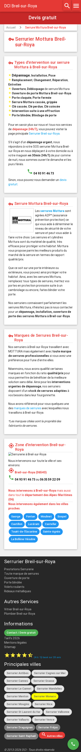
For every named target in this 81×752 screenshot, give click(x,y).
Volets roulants (14, 587)
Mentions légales (15, 642)
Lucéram (33, 524)
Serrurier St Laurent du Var (23, 712)
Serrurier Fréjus (48, 727)
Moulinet (46, 516)
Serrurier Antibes (17, 673)
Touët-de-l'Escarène (24, 531)
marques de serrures (27, 408)
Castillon (16, 524)
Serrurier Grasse (43, 681)
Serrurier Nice (44, 704)
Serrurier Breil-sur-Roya (44, 133)
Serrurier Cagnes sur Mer (50, 673)
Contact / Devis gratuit (21, 632)
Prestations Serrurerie (19, 569)
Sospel (62, 516)
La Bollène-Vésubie (23, 539)
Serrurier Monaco (45, 696)
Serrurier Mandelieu (49, 688)
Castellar (50, 524)
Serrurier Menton (17, 696)
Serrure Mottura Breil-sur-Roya (45, 27)
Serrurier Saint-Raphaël (21, 736)
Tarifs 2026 (12, 638)
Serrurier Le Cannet (19, 688)
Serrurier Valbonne (57, 712)
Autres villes (52, 735)
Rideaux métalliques (17, 591)
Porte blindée (13, 582)
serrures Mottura (52, 211)
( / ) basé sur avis (47, 657)
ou (48, 479)
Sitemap (10, 647)
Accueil (11, 27)
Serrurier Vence (44, 719)
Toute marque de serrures (21, 573)
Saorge (15, 516)
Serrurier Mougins (18, 704)
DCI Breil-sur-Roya (20, 5)
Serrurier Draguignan (20, 727)
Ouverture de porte (16, 578)
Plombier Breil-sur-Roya (19, 614)
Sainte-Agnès (51, 531)
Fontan (30, 516)
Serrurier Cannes (17, 681)
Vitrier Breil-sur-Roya (17, 609)
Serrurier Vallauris (18, 719)
